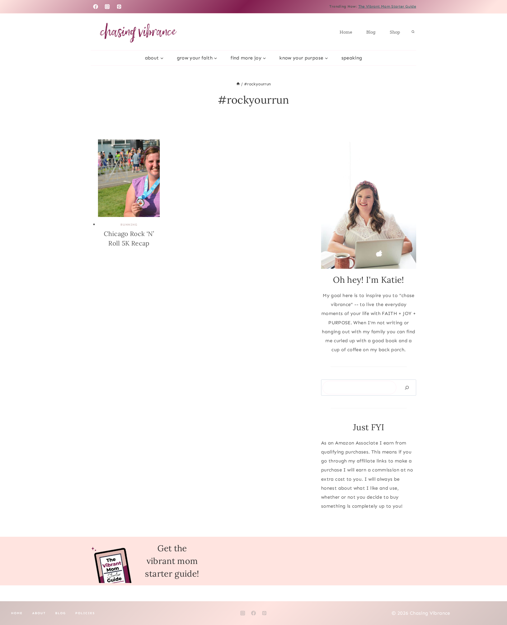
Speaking (351, 58)
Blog (370, 32)
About (39, 613)
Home (346, 32)
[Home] (238, 84)
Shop (395, 32)
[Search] (407, 387)
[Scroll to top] (494, 604)
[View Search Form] (413, 32)
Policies (85, 613)
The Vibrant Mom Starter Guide (387, 6)
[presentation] (129, 178)
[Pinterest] (119, 6)
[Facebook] (95, 6)
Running (128, 224)
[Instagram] (107, 6)
